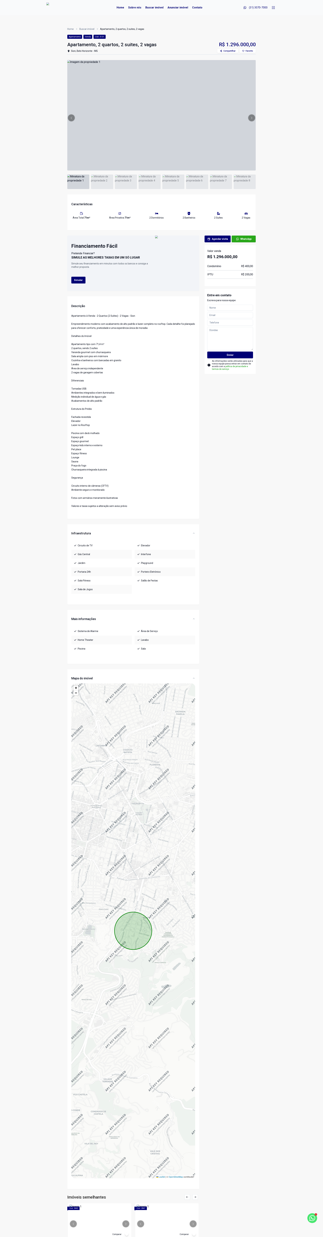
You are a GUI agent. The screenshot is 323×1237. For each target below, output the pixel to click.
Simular (78, 280)
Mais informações (83, 619)
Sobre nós (134, 7)
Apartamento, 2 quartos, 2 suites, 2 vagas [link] (122, 29)
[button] (71, 117)
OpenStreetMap (176, 1176)
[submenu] (273, 7)
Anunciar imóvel (178, 7)
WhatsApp (246, 239)
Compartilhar (229, 51)
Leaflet (161, 1176)
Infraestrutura (81, 533)
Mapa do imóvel (82, 678)
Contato (197, 7)
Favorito (249, 51)
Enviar (230, 355)
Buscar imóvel (154, 7)
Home (120, 7)
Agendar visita (220, 239)
